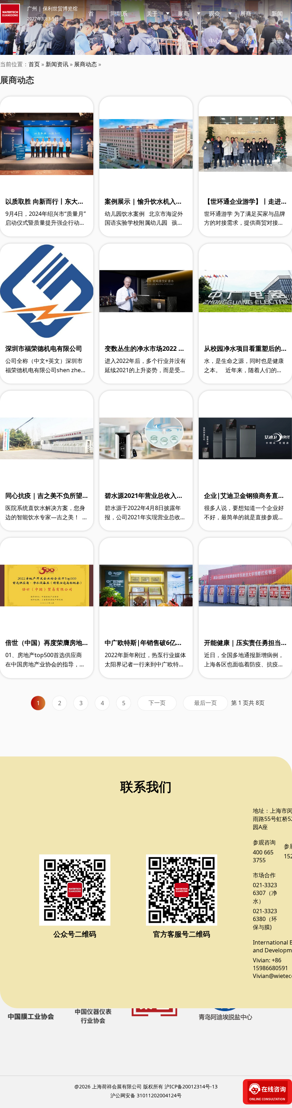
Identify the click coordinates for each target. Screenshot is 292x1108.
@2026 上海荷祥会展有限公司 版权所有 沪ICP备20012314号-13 (146, 1086)
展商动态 (85, 64)
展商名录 (245, 27)
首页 (91, 27)
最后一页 (205, 703)
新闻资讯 (57, 64)
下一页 (157, 703)
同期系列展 (118, 27)
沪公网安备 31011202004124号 (146, 1095)
